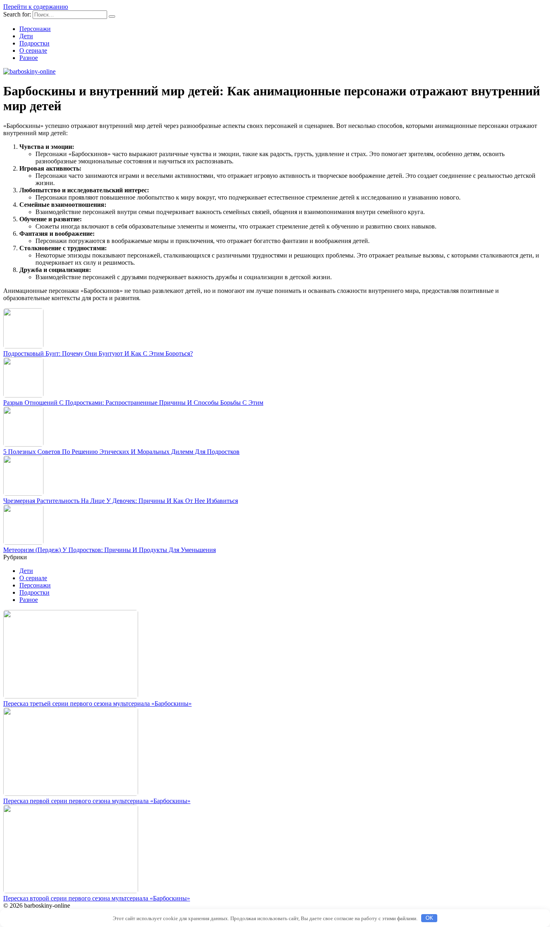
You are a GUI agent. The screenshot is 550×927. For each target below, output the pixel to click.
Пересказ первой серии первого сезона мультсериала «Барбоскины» (96, 800)
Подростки (34, 43)
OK (429, 918)
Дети (26, 36)
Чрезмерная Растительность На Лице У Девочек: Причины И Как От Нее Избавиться (120, 500)
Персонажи (35, 28)
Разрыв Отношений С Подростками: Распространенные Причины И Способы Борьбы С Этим (133, 402)
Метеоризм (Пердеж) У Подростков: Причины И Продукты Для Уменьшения (109, 549)
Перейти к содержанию (35, 6)
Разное (28, 57)
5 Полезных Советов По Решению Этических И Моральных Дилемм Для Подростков (121, 451)
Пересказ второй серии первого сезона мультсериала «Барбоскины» (96, 898)
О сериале (33, 50)
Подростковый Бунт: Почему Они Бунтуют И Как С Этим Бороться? (98, 353)
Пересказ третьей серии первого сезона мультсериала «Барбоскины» (97, 703)
